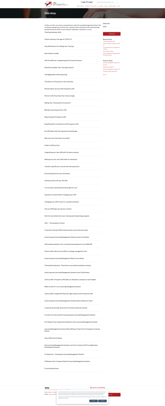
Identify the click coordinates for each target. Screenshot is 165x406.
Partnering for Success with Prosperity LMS (59, 89)
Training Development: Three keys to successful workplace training (67, 265)
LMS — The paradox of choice (54, 223)
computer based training (110, 71)
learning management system (111, 62)
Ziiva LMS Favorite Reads (53, 338)
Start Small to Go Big (51, 53)
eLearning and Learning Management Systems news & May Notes (66, 272)
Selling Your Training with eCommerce (57, 103)
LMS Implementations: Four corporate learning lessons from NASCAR (68, 244)
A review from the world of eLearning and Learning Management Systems (69, 315)
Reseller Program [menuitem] (112, 6)
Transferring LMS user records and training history (61, 166)
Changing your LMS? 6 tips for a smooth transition (61, 202)
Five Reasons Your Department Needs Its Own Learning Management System (71, 322)
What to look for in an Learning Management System (62, 286)
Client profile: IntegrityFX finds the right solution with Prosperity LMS (68, 294)
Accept (93, 400)
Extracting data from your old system (57, 173)
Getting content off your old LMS (55, 180)
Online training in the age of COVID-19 (58, 39)
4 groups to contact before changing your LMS (60, 195)
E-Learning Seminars (51, 368)
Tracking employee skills (52, 32)
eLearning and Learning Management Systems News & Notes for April (68, 301)
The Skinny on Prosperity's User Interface (58, 82)
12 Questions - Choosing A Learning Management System (64, 354)
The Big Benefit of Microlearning (55, 74)
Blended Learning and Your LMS (55, 110)
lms (105, 65)
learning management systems (111, 69)
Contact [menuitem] (106, 6)
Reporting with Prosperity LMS (55, 117)
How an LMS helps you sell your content (58, 209)
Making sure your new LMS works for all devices (60, 159)
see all (104, 74)
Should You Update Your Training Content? (59, 67)
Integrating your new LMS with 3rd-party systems (61, 152)
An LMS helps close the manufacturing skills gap (60, 131)
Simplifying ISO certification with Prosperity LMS (61, 124)
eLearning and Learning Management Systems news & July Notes (66, 237)
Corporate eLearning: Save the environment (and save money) (65, 308)
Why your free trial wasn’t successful (57, 138)
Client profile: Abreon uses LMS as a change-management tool (65, 251)
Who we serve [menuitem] (94, 6)
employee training (108, 67)
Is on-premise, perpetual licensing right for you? (60, 188)
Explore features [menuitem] (80, 6)
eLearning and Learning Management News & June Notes (64, 258)
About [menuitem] (118, 6)
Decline (102, 400)
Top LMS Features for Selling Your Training (59, 46)
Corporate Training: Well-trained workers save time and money (66, 230)
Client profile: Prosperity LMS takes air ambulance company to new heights (70, 279)
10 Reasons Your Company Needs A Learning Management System (67, 361)
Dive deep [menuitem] (101, 6)
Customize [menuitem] (87, 6)
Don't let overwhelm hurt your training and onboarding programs (66, 216)
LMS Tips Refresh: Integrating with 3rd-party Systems (63, 60)
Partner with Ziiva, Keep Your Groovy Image (59, 96)
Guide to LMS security (52, 145)
